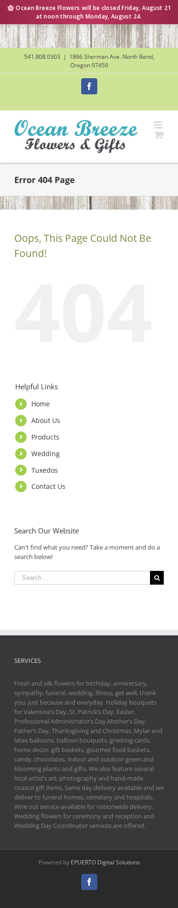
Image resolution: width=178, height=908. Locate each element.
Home (40, 403)
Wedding (45, 453)
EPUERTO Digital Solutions (105, 862)
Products (45, 436)
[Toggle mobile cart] (159, 135)
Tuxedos (44, 470)
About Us (45, 420)
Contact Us (48, 486)
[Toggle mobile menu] (159, 125)
